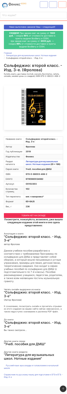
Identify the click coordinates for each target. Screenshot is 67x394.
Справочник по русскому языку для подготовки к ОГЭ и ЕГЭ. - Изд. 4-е (33, 375)
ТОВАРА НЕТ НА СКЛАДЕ (33, 215)
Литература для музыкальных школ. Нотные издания (42, 162)
